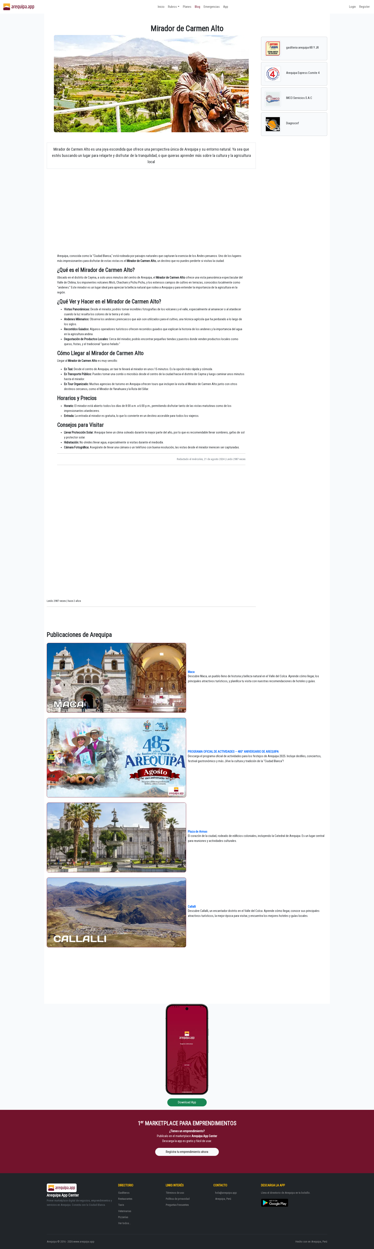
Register (364, 7)
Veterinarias (124, 1211)
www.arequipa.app (83, 1241)
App (225, 7)
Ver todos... (124, 1223)
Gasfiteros (123, 1192)
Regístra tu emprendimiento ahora (187, 1152)
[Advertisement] (151, 202)
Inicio (161, 7)
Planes (187, 7)
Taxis (121, 1204)
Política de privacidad (178, 1198)
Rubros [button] (172, 7)
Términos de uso (175, 1192)
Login (352, 7)
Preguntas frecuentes (177, 1204)
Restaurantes (125, 1198)
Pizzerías (123, 1217)
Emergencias (212, 7)
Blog (197, 7)
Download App (187, 1102)
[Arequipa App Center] (19, 7)
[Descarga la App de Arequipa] (187, 1049)
